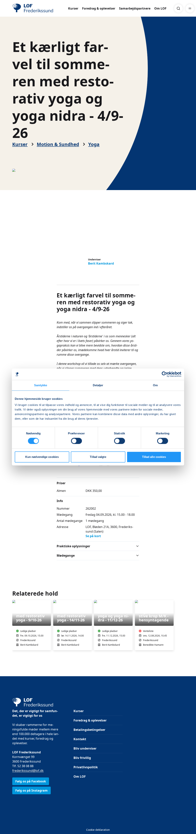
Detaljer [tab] (98, 385)
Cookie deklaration (98, 830)
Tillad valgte (98, 456)
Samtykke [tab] (40, 385)
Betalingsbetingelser (89, 730)
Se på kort (93, 536)
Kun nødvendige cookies (42, 456)
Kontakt (80, 739)
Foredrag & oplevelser (98, 8)
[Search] (178, 8)
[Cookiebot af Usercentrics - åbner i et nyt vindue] (164, 374)
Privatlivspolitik (86, 767)
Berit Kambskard (101, 263)
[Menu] (190, 8)
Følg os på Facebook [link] (30, 781)
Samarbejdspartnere (134, 8)
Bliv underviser (85, 748)
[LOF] (40, 8)
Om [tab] (155, 385)
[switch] (76, 441)
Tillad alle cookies (154, 456)
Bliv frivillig (82, 758)
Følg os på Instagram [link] (31, 790)
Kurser (73, 8)
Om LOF (160, 8)
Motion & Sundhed (58, 144)
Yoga (94, 144)
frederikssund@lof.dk (28, 770)
